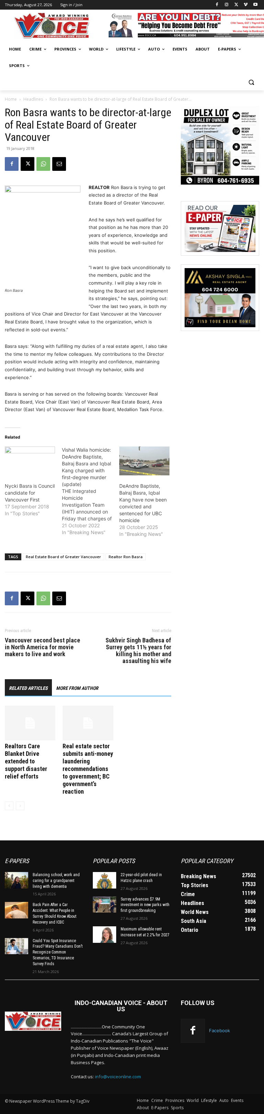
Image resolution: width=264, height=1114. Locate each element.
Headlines (33, 99)
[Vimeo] (246, 5)
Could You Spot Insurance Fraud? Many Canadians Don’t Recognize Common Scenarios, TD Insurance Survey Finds (57, 952)
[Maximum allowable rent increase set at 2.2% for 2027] (104, 934)
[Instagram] (227, 5)
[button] (251, 82)
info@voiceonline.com (118, 1076)
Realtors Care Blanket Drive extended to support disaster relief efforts (26, 761)
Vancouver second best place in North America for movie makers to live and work (42, 647)
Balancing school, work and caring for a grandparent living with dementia (56, 880)
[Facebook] (217, 5)
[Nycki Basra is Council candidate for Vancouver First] (30, 460)
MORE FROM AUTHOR (77, 688)
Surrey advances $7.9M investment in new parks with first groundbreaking (145, 905)
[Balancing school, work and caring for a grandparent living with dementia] (16, 880)
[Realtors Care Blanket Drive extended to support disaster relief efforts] (30, 723)
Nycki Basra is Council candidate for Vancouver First (30, 493)
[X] (236, 5)
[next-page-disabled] (20, 806)
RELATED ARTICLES (28, 688)
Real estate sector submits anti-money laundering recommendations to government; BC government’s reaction (88, 768)
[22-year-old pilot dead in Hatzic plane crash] (104, 880)
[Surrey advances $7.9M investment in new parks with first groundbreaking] (104, 904)
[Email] (59, 164)
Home (11, 99)
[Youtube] (255, 5)
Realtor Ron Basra (126, 556)
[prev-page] (9, 806)
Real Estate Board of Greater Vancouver (63, 556)
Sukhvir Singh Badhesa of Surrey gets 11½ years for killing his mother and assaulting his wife (138, 650)
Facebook (219, 1030)
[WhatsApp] (43, 164)
